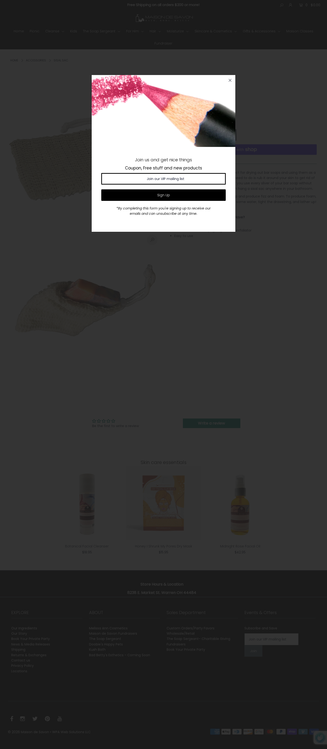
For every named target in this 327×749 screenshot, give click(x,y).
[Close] (230, 80)
